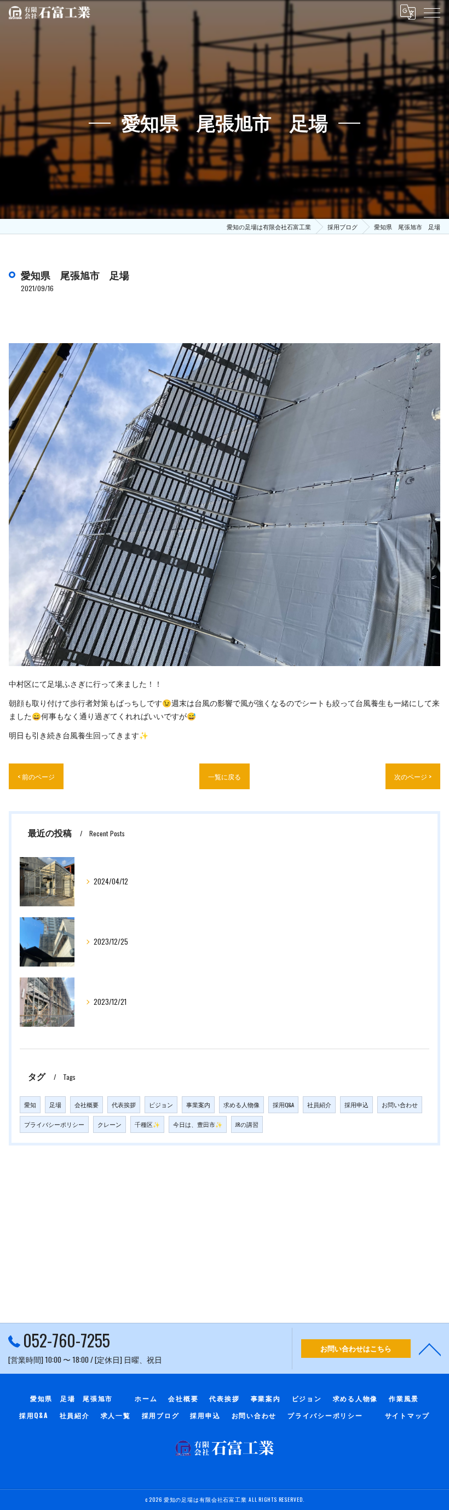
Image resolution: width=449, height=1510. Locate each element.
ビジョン (161, 1104)
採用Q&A (283, 1104)
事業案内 (198, 1104)
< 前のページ (36, 776)
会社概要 (86, 1104)
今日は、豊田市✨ (197, 1124)
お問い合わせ (400, 1104)
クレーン (109, 1124)
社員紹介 (319, 1104)
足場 (55, 1104)
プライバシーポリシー (54, 1124)
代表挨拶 (124, 1104)
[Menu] (432, 12)
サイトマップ (407, 1415)
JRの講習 (246, 1124)
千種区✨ (147, 1124)
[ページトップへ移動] (430, 1348)
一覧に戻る (224, 776)
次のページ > (412, 776)
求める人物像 (241, 1104)
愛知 (30, 1104)
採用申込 (356, 1104)
